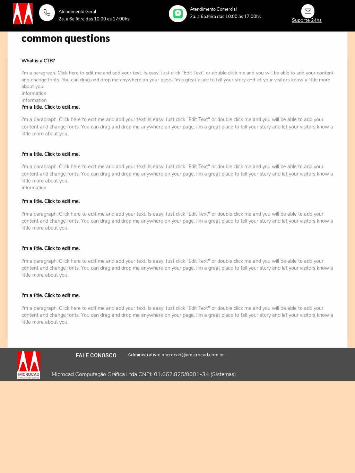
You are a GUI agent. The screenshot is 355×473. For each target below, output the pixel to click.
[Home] (47, 12)
